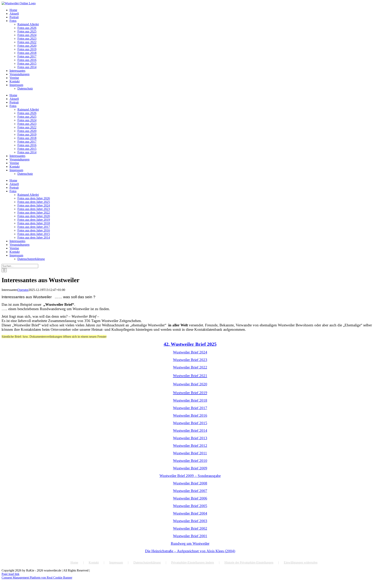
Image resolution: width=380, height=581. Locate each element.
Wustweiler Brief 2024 (190, 352)
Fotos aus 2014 (26, 67)
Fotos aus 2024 (26, 35)
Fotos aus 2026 (26, 28)
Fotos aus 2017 (26, 56)
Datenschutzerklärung (147, 562)
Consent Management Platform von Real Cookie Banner (37, 577)
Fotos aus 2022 (26, 42)
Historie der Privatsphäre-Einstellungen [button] (248, 562)
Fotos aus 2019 (26, 49)
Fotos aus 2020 (26, 45)
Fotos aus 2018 (26, 52)
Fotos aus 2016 (26, 60)
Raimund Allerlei (28, 24)
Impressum (116, 562)
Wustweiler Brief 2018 (190, 400)
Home (74, 562)
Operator (22, 289)
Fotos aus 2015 (26, 63)
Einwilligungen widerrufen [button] (300, 562)
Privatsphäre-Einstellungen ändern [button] (192, 562)
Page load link (10, 574)
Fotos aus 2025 (26, 31)
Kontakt (94, 562)
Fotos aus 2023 (26, 38)
